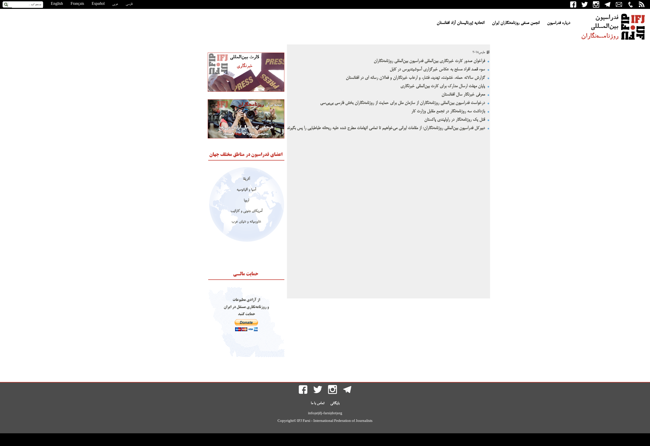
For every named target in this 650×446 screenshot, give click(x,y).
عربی (115, 4)
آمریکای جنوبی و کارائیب (246, 211)
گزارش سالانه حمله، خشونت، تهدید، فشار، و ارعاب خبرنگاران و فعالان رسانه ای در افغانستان (415, 78)
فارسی (129, 4)
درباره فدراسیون (558, 23)
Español (98, 4)
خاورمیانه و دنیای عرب (246, 222)
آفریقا (246, 179)
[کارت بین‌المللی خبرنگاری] (246, 91)
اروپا (246, 200)
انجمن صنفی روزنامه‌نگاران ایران (516, 23)
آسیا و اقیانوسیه (246, 190)
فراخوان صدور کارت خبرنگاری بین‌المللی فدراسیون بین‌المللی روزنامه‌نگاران (429, 61)
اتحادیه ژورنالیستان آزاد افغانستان (460, 23)
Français (77, 4)
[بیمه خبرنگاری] (246, 138)
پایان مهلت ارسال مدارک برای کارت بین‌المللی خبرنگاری (442, 86)
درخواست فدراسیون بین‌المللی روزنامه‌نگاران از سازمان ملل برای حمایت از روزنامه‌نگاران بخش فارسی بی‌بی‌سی (402, 103)
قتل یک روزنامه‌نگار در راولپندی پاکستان (454, 119)
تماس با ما (317, 403)
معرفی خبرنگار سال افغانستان (463, 94)
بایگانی (334, 403)
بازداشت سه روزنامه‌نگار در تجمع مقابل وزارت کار (448, 111)
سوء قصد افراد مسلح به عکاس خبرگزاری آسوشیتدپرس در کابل (437, 69)
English (57, 4)
